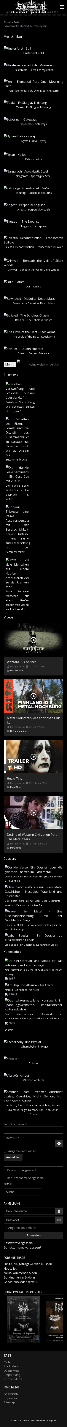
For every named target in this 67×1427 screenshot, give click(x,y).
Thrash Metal (13, 1379)
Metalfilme (15, 787)
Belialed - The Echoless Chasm (33, 320)
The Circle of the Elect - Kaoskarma (33, 336)
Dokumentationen (19, 731)
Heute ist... (11, 1268)
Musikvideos (16, 670)
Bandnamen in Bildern (19, 1277)
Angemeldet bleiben (22, 1151)
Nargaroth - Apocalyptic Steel (33, 176)
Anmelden (13, 1157)
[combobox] (23, 1191)
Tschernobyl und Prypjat (33, 1046)
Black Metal (11, 1366)
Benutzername (15, 1124)
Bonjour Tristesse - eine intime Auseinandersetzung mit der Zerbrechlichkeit (18, 543)
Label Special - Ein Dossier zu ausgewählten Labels (31, 944)
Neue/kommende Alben (20, 1273)
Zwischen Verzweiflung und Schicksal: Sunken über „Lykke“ (20, 406)
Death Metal (12, 1370)
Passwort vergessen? (21, 1170)
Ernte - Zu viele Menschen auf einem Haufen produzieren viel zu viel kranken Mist (17, 600)
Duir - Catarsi (34, 286)
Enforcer (33, 1063)
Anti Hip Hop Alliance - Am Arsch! (22, 989)
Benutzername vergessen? (25, 1178)
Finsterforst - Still (33, 53)
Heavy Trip (14, 778)
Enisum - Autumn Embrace (33, 353)
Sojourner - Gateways (33, 124)
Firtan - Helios (33, 159)
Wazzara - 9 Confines (21, 662)
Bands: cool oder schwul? (21, 1282)
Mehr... (10, 364)
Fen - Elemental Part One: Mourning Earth (33, 90)
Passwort (11, 1138)
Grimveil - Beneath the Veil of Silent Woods (33, 269)
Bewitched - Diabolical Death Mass (33, 303)
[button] (25, 1339)
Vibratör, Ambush (33, 1080)
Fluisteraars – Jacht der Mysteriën (33, 70)
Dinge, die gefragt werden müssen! (28, 1264)
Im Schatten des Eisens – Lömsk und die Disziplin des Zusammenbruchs (17, 450)
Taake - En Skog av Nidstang (33, 107)
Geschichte (11, 1394)
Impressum (11, 1398)
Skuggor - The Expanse (33, 226)
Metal (7, 1362)
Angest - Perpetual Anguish (33, 209)
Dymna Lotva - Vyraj (33, 141)
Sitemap (9, 1402)
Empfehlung (12, 1375)
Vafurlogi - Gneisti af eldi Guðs (33, 192)
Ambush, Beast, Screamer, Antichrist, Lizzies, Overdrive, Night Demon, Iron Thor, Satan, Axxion (33, 1110)
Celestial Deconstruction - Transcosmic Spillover (33, 247)
